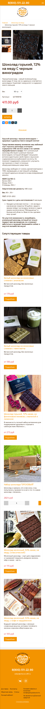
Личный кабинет (7, 695)
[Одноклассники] (6, 122)
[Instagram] (25, 681)
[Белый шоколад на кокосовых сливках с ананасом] (22, 257)
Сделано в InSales (22, 702)
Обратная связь (7, 692)
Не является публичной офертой (32, 697)
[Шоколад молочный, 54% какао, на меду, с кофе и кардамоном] (22, 597)
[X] (12, 122)
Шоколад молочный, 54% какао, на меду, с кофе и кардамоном (21, 619)
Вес (3, 91)
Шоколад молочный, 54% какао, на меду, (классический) (21, 551)
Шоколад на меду (17, 23)
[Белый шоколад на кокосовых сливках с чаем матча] (22, 325)
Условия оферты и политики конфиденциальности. (31, 691)
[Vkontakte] (20, 681)
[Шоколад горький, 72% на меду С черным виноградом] (28, 45)
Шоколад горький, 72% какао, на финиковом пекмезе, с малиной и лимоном (21, 416)
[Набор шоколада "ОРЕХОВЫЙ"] (22, 463)
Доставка (4, 689)
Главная (5, 23)
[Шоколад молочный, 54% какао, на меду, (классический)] (22, 529)
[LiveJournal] (15, 122)
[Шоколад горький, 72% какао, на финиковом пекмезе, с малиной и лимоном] (22, 393)
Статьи (16, 692)
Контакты (13, 689)
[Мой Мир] (9, 122)
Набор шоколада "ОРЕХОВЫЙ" (19, 484)
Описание (23, 130)
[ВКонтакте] (3, 122)
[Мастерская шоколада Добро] (22, 16)
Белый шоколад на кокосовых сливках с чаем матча (19, 347)
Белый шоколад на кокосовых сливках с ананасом (19, 279)
